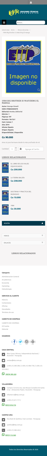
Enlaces (7, 243)
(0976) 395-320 (10, 374)
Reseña (7, 223)
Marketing (5, 286)
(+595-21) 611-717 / (14, 400)
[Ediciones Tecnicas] (23, 12)
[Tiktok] (32, 341)
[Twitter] (20, 341)
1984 (12, 205)
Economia (5, 283)
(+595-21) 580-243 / (14, 430)
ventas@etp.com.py (14, 360)
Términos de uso (8, 312)
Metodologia (7, 289)
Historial (5, 329)
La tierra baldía (18, 177)
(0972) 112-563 (10, 435)
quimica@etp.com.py (14, 425)
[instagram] (26, 341)
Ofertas (5, 306)
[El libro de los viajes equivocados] (5, 167)
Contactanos (6, 303)
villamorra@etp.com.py (15, 394)
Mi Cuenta (5, 326)
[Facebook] (14, 341)
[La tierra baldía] (5, 181)
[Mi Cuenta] (31, 2)
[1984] (5, 209)
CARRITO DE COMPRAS (10, 323)
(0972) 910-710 (10, 405)
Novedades (6, 309)
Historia (5, 300)
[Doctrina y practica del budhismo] (5, 195)
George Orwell (12, 106)
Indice (6, 236)
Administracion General (10, 276)
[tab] (23, 223)
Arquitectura (6, 280)
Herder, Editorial (15, 111)
